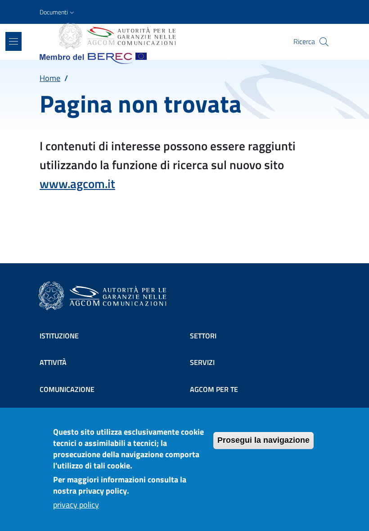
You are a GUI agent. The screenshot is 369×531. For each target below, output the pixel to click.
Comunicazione (67, 389)
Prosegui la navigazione (263, 440)
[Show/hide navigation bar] (13, 41)
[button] (58, 12)
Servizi (202, 362)
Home (50, 78)
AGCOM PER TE (214, 389)
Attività (53, 362)
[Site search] (324, 41)
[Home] (116, 36)
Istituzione (59, 335)
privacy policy (76, 505)
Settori (203, 335)
